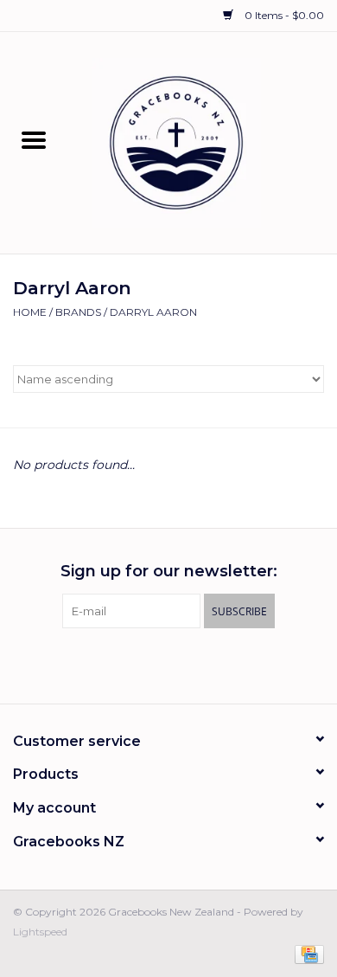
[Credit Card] (306, 953)
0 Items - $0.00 (283, 15)
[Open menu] (33, 139)
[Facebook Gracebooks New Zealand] (153, 664)
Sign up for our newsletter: (168, 571)
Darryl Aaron (153, 311)
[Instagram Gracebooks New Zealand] (184, 664)
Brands (78, 311)
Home (30, 311)
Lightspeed (40, 931)
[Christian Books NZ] (202, 142)
